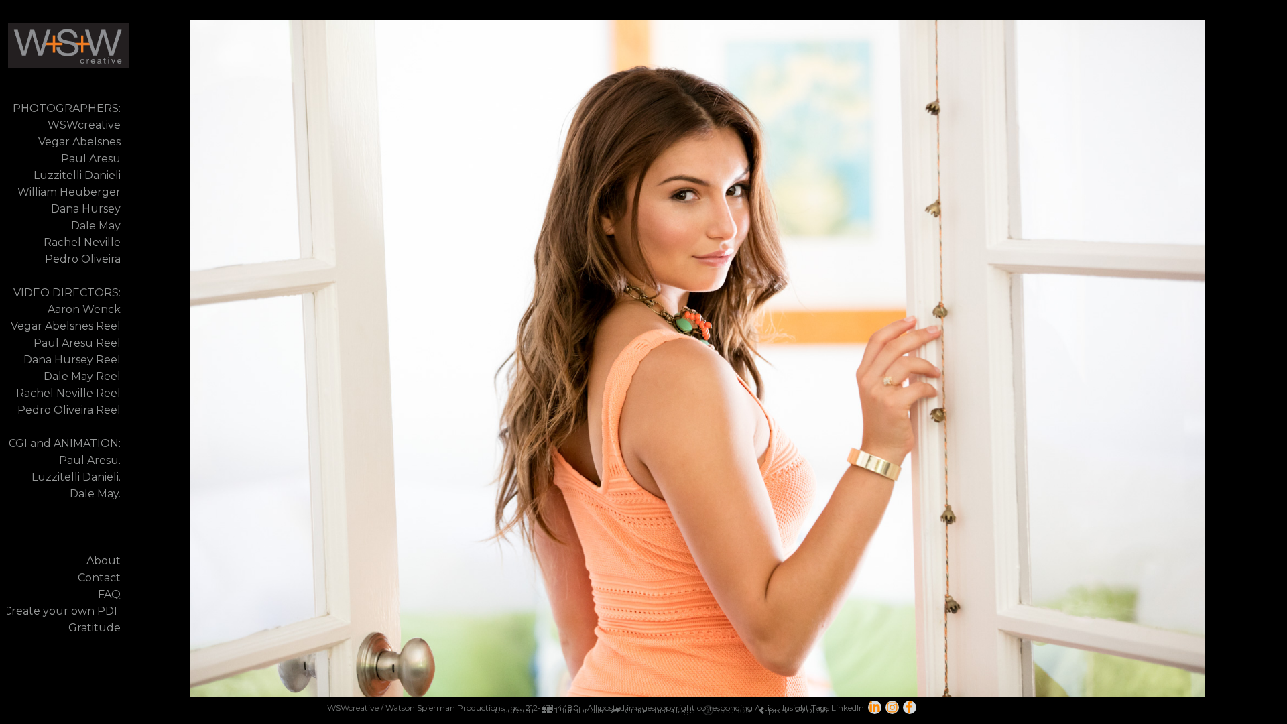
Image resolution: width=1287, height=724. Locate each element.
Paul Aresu (91, 158)
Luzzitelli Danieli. (76, 477)
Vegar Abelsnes (79, 141)
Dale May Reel (82, 376)
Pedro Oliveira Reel (69, 410)
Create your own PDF (62, 611)
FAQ (109, 594)
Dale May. (95, 493)
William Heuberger (69, 192)
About (103, 560)
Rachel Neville (82, 242)
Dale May (96, 225)
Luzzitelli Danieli (77, 175)
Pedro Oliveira (83, 259)
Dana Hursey (86, 208)
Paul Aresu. (90, 460)
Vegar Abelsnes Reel (66, 326)
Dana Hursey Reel (72, 359)
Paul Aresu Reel (77, 343)
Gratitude (94, 627)
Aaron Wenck (84, 309)
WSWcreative (84, 125)
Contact (99, 577)
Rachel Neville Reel (68, 393)
